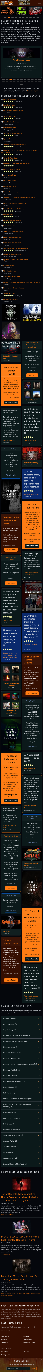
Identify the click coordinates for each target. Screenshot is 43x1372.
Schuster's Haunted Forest (12, 243)
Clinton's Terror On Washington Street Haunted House (21, 282)
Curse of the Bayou (9, 99)
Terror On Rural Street (10, 158)
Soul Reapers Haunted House (13, 111)
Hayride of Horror (9, 105)
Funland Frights (8, 265)
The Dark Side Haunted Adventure (14, 144)
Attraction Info (11, 402)
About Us (26, 1336)
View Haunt (11, 583)
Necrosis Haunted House (11, 169)
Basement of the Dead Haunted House (16, 164)
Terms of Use (27, 1339)
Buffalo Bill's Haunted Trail (12, 237)
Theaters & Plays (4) (11, 1147)
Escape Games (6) (10, 1024)
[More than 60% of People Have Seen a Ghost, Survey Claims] (21, 1266)
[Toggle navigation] (39, 3)
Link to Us (4, 1342)
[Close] (41, 1360)
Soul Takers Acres (9, 180)
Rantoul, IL (11, 500)
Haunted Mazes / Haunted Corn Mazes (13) (20, 1064)
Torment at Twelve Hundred (12, 133)
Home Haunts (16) (10, 1087)
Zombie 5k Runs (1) (10, 1158)
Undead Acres (8, 214)
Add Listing (26, 1352)
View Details (11, 475)
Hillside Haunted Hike (10, 299)
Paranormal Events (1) (11, 1118)
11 (39, 79)
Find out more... (33, 91)
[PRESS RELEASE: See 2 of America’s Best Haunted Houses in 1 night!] (21, 1226)
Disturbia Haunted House (11, 122)
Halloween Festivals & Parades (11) (16, 1036)
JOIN (33, 1368)
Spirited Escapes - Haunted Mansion (15, 260)
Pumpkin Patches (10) (11, 1130)
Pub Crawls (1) (8, 1124)
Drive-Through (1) (10, 1018)
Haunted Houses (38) (11, 1059)
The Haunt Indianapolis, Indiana (13, 231)
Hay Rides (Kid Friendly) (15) (14, 1081)
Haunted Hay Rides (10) (12, 1053)
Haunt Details (11, 550)
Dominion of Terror (9, 127)
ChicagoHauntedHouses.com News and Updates (15, 1294)
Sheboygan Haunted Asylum (12, 254)
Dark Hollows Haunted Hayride (13, 288)
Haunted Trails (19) (10, 1076)
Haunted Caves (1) (10, 1047)
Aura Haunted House (10, 175)
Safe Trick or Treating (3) (13, 1135)
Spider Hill (6, 139)
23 (21, 84)
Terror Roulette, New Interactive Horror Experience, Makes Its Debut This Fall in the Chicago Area (20, 1197)
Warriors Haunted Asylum (11, 192)
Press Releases (5, 1254)
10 (37, 17)
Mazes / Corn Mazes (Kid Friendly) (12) (18, 1099)
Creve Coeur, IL (11, 738)
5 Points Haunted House (11, 277)
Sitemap (4, 1339)
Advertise (4, 1352)
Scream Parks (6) (10, 1141)
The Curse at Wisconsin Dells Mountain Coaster (19, 197)
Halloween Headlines (7, 1295)
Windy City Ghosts (9, 116)
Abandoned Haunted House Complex (15, 248)
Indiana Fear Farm (21, 60)
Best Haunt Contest (29, 1342)
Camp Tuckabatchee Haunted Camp (15, 203)
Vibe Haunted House (10, 271)
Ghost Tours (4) (9, 1030)
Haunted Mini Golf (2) (11, 1070)
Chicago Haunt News (7, 1215)
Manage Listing (6, 1355)
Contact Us (5, 1336)
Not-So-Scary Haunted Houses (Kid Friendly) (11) (17, 1105)
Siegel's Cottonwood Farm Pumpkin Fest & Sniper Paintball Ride (10, 655)
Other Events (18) (10, 1112)
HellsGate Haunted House (12, 220)
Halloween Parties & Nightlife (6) (15, 1041)
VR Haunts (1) (8, 1152)
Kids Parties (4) (9, 1093)
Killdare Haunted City (10, 186)
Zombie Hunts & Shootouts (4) (15, 1164)
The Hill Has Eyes (9, 293)
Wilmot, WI (32, 893)
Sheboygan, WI (32, 598)
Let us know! (5, 1331)
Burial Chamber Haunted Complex (14, 209)
